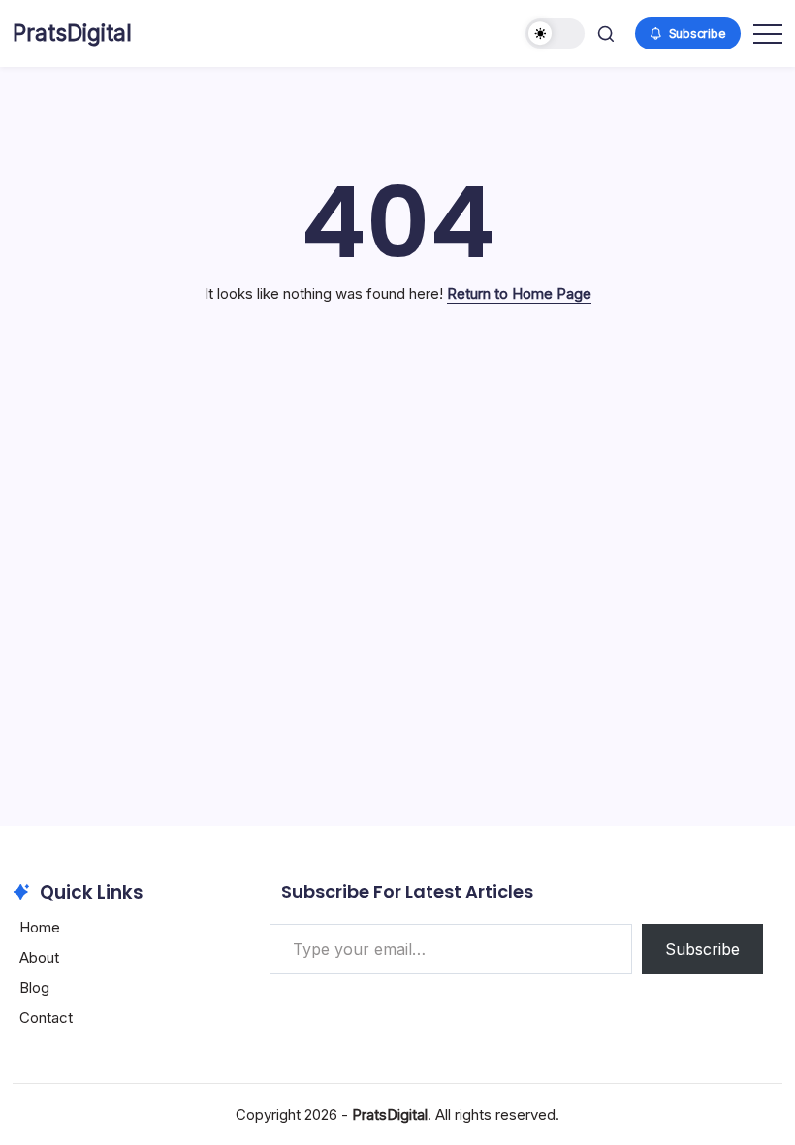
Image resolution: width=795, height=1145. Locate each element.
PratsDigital (72, 33)
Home (39, 927)
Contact (46, 1017)
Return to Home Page (519, 293)
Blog (34, 987)
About (39, 957)
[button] (555, 33)
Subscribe (702, 949)
